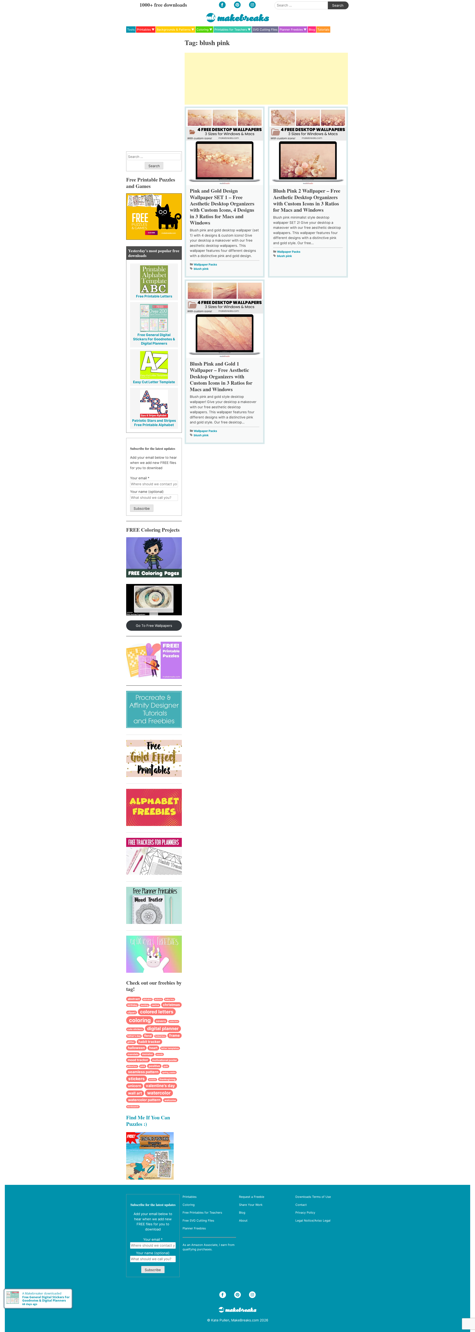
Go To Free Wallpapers (154, 626)
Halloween (136, 1048)
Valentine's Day (160, 1085)
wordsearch (133, 1106)
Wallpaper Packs (205, 264)
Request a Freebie (251, 1197)
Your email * (139, 478)
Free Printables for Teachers (202, 1212)
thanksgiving (167, 1079)
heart (153, 1048)
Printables (144, 29)
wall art (135, 1093)
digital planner (163, 1028)
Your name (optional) (147, 492)
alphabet (147, 999)
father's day (134, 1036)
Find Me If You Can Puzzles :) (148, 1120)
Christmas (171, 1005)
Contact (301, 1204)
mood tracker (138, 1060)
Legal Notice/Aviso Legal (312, 1220)
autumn (158, 999)
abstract (134, 999)
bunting (144, 1005)
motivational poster (164, 1060)
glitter (131, 1042)
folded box (160, 1036)
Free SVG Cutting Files (198, 1220)
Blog (312, 29)
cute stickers (135, 1029)
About (243, 1220)
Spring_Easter (169, 1072)
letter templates (170, 1048)
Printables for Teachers (230, 29)
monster (147, 1054)
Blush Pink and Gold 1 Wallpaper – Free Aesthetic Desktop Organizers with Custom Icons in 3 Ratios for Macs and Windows (221, 376)
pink (142, 1066)
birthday (132, 1005)
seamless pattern (143, 1072)
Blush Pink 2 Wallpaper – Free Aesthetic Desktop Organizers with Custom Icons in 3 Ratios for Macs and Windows (306, 200)
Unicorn (134, 1086)
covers (161, 1021)
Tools (131, 29)
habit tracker (149, 1042)
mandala (132, 1054)
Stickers (136, 1078)
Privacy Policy (305, 1212)
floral (148, 1036)
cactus (155, 1005)
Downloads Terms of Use (313, 1197)
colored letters (156, 1011)
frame (174, 1035)
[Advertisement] (266, 79)
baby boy (169, 999)
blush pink (201, 269)
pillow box (132, 1066)
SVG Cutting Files (265, 29)
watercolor (159, 1093)
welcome (170, 1100)
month (159, 1054)
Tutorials (323, 29)
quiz (165, 1066)
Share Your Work (251, 1204)
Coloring (202, 29)
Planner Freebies (291, 29)
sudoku (152, 1079)
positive (154, 1066)
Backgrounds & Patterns (174, 29)
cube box (173, 1021)
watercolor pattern (144, 1100)
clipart (131, 1012)
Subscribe (142, 508)
